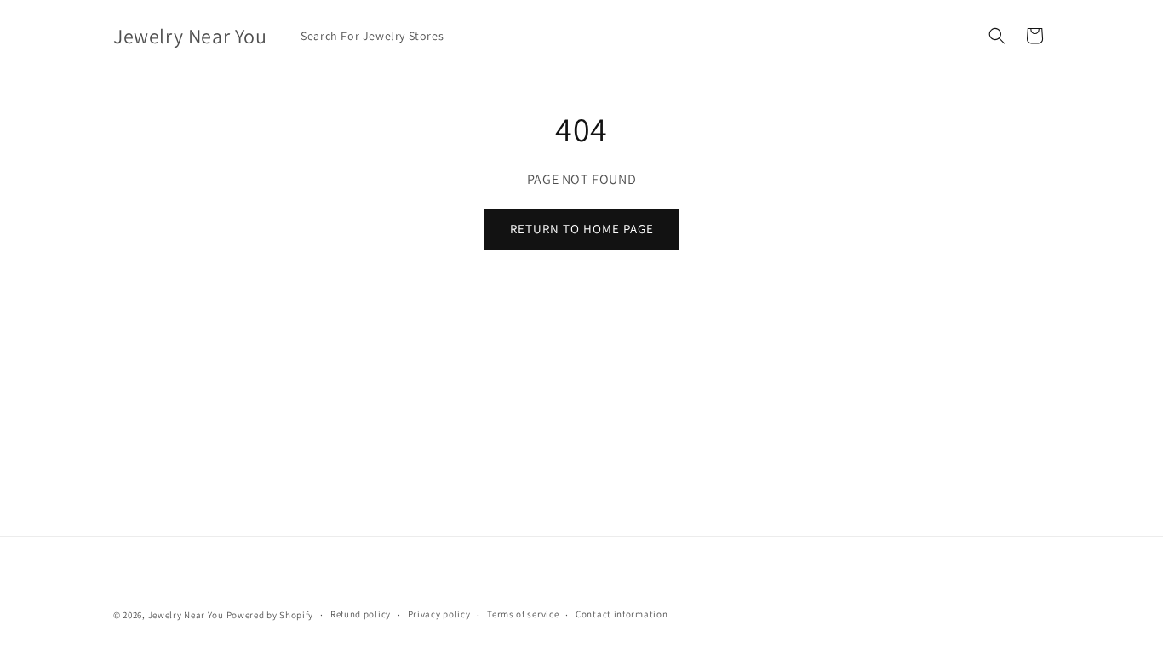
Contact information (621, 614)
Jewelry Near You (186, 615)
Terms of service (523, 614)
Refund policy (360, 614)
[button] (997, 35)
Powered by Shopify (270, 615)
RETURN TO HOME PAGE (582, 229)
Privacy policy (439, 614)
